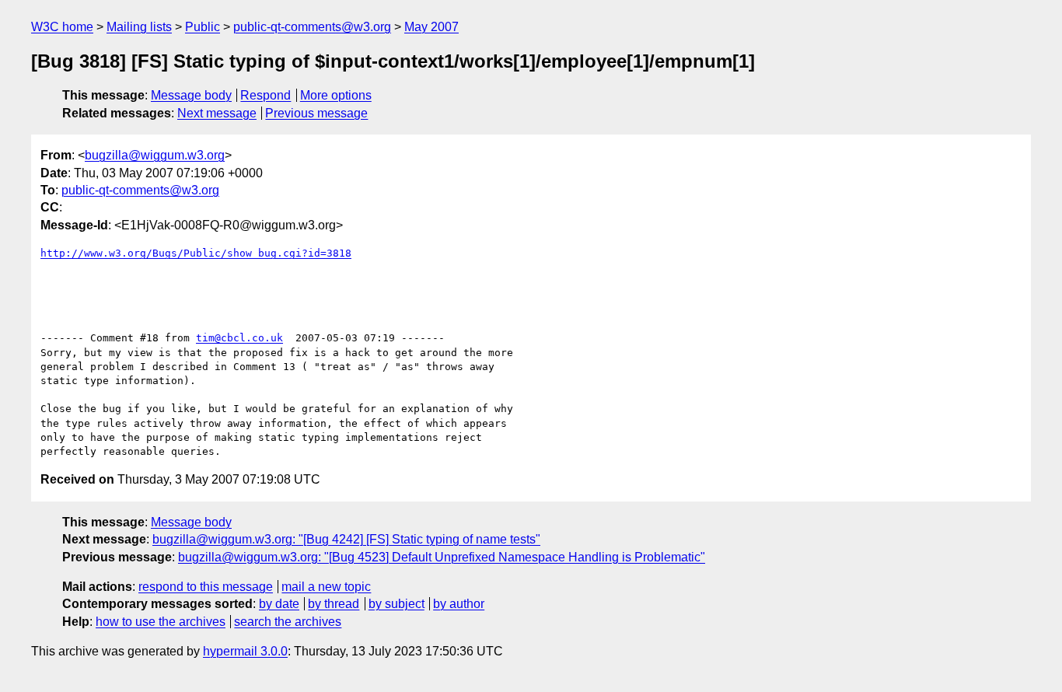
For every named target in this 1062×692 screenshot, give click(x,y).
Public (202, 26)
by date (279, 603)
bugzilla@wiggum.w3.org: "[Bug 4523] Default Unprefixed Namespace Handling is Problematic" (441, 557)
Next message (217, 113)
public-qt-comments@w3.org (312, 26)
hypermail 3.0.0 (245, 651)
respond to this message (205, 586)
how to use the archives (160, 621)
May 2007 (431, 26)
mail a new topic (326, 586)
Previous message (316, 113)
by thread (333, 603)
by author (458, 603)
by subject (396, 603)
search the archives (287, 621)
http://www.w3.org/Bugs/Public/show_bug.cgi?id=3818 (195, 253)
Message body (191, 95)
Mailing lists (139, 26)
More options (336, 95)
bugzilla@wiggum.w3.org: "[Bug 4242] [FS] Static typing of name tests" (346, 539)
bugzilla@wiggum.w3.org (155, 155)
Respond (265, 95)
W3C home (62, 26)
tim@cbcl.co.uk (239, 338)
